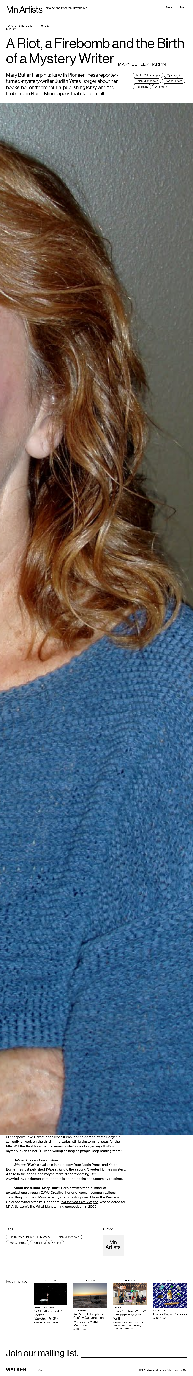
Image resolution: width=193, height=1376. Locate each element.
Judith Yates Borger (148, 75)
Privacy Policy (165, 1370)
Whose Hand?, (57, 1169)
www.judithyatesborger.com (27, 1179)
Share (45, 26)
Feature (11, 26)
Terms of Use (180, 1370)
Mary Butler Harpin (56, 1188)
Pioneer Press (173, 80)
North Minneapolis (147, 80)
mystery (172, 75)
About (41, 1370)
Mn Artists (24, 9)
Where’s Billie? (25, 1165)
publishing (142, 86)
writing (159, 86)
